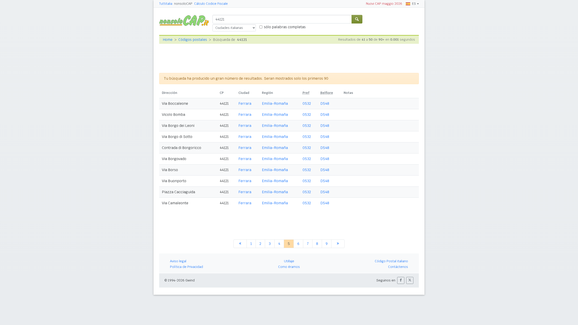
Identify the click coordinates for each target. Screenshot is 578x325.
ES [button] (414, 4)
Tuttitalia (165, 4)
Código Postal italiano (391, 261)
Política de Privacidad (186, 267)
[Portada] (185, 20)
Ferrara (244, 103)
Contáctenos (398, 267)
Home (167, 39)
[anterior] (240, 243)
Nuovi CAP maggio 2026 (384, 4)
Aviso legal (178, 261)
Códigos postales (192, 39)
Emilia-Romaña (275, 103)
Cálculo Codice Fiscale (211, 4)
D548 (324, 103)
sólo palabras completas (285, 27)
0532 (307, 103)
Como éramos (289, 267)
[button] (400, 280)
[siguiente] (338, 243)
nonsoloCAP (183, 4)
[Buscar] (357, 19)
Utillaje (289, 261)
